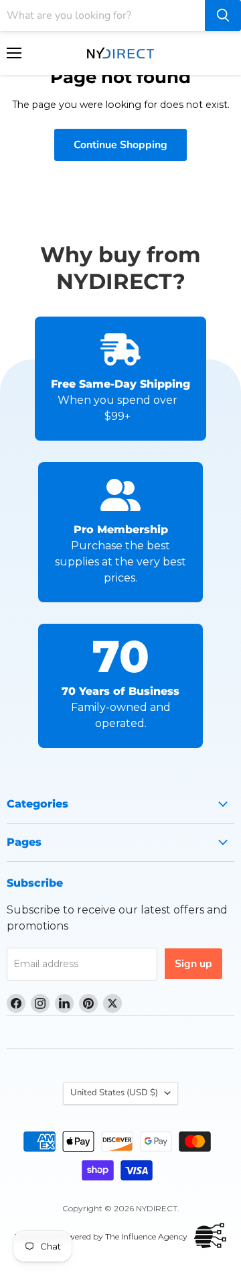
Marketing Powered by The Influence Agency (101, 1236)
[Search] (223, 15)
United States (114, 1093)
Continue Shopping (120, 144)
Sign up (193, 963)
